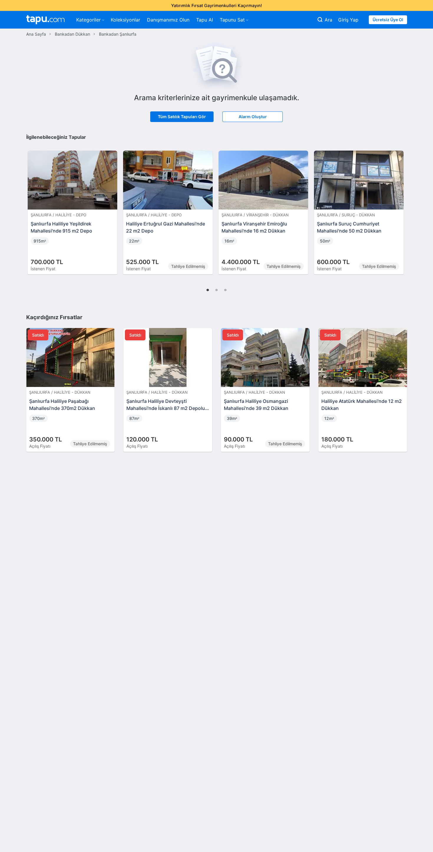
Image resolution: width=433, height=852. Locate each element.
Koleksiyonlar (125, 20)
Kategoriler (88, 20)
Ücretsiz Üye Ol (388, 19)
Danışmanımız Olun (168, 20)
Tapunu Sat (232, 20)
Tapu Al (204, 20)
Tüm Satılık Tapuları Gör (182, 116)
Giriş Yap (348, 20)
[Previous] (32, 206)
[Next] (400, 206)
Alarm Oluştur (253, 116)
